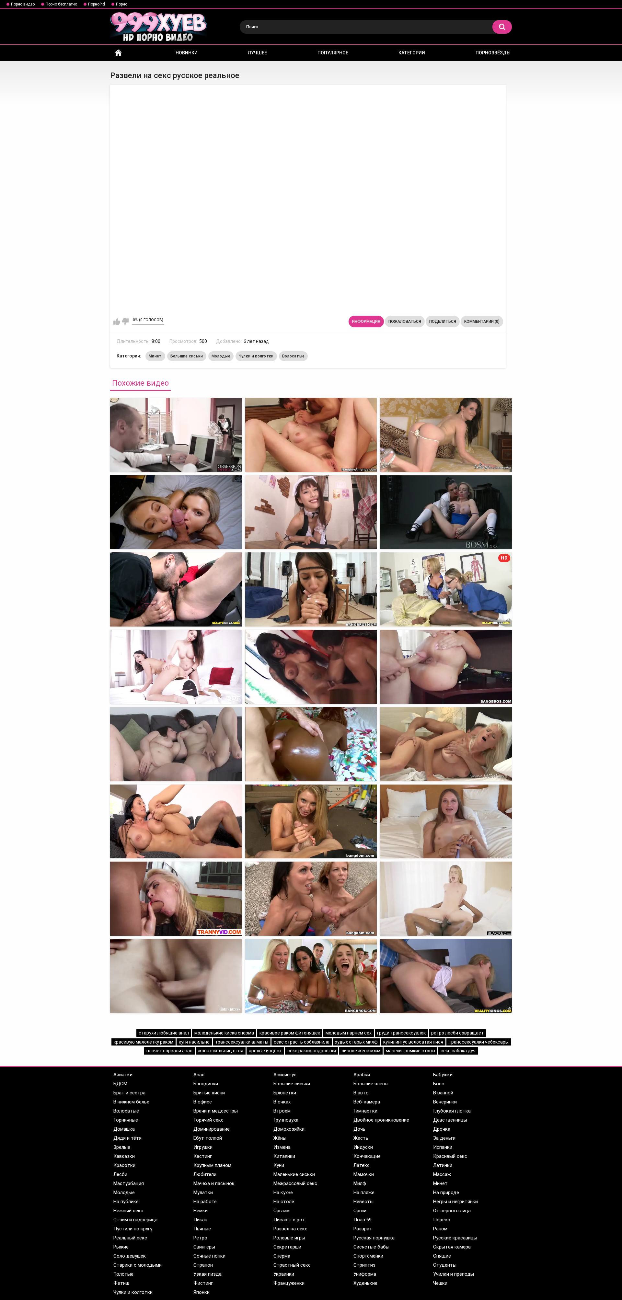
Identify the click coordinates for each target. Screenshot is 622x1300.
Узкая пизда (207, 1274)
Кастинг (202, 1156)
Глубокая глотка (452, 1111)
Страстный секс (292, 1265)
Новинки (187, 52)
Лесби (120, 1174)
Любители (204, 1174)
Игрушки (203, 1147)
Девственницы (450, 1120)
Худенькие (365, 1283)
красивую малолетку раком (143, 1042)
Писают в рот (289, 1220)
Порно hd (96, 4)
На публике (126, 1201)
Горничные (125, 1120)
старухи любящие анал (164, 1032)
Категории (411, 52)
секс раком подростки (311, 1050)
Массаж (442, 1174)
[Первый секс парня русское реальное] (176, 744)
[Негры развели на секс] (446, 899)
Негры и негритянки (455, 1201)
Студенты (444, 1265)
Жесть (360, 1138)
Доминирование (211, 1129)
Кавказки (124, 1156)
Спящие (442, 1256)
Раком (440, 1229)
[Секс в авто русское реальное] (176, 667)
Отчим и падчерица (135, 1220)
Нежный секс (128, 1211)
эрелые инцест (265, 1050)
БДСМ (120, 1084)
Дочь (359, 1129)
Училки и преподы (453, 1274)
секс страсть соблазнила (301, 1042)
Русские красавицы (455, 1238)
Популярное (332, 52)
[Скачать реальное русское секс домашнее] (311, 744)
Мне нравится (116, 321)
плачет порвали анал (169, 1050)
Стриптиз (364, 1265)
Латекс (361, 1165)
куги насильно (194, 1042)
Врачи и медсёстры (215, 1111)
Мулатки (203, 1192)
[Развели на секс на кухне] (446, 976)
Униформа (364, 1274)
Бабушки (443, 1075)
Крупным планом (212, 1165)
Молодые (221, 356)
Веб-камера (366, 1102)
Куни (278, 1165)
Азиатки (122, 1075)
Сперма (281, 1256)
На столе (283, 1201)
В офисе (202, 1102)
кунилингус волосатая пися (413, 1042)
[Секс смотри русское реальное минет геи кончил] (311, 899)
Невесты (363, 1201)
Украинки (283, 1274)
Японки (201, 1292)
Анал (198, 1075)
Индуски (363, 1147)
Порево (441, 1220)
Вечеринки (445, 1102)
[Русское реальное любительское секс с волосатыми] (176, 822)
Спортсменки (368, 1256)
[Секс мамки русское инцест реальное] (311, 822)
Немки (200, 1211)
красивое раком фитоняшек (289, 1032)
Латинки (442, 1165)
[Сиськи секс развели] (176, 976)
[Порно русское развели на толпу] (311, 512)
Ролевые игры (289, 1238)
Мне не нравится (125, 321)
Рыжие (121, 1247)
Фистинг (203, 1283)
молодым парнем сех (349, 1032)
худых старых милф (356, 1042)
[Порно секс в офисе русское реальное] (446, 667)
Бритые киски (209, 1093)
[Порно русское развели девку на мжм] (446, 512)
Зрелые (121, 1147)
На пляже (363, 1192)
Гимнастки (365, 1111)
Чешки (440, 1283)
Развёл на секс (290, 1229)
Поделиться (442, 321)
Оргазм (281, 1211)
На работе (205, 1201)
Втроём (282, 1111)
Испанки (442, 1147)
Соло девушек (129, 1256)
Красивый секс (450, 1156)
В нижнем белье (131, 1102)
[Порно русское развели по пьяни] (176, 512)
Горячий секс (208, 1120)
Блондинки (205, 1084)
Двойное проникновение (381, 1120)
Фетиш (121, 1283)
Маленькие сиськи (294, 1174)
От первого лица (452, 1211)
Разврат (362, 1229)
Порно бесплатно (61, 4)
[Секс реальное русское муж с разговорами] (311, 667)
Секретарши (287, 1247)
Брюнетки (284, 1093)
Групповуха (285, 1120)
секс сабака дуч (458, 1050)
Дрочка (441, 1129)
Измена (282, 1147)
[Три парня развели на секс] (311, 976)
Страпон (203, 1265)
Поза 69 (362, 1220)
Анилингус (284, 1075)
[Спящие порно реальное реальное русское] (446, 435)
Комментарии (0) (482, 321)
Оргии (359, 1211)
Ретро (200, 1238)
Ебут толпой (207, 1138)
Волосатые (293, 356)
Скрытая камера (452, 1247)
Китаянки (284, 1156)
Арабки (361, 1075)
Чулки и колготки (256, 356)
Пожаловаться (404, 321)
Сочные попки (209, 1256)
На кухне (283, 1192)
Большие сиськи (186, 356)
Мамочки (363, 1174)
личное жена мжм (360, 1050)
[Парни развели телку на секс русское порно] (311, 435)
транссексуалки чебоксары (479, 1042)
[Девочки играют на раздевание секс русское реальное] (176, 899)
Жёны (279, 1138)
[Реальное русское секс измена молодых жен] (446, 822)
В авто (361, 1093)
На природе (446, 1192)
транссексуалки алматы (241, 1042)
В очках (282, 1102)
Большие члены (370, 1084)
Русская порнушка (374, 1238)
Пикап (200, 1220)
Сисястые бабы (371, 1247)
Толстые (123, 1274)
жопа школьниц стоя (220, 1050)
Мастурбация (128, 1183)
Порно (121, 4)
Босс (438, 1084)
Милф (359, 1183)
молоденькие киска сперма (224, 1032)
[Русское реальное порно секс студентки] (446, 744)
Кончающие (367, 1156)
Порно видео (23, 4)
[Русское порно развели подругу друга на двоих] (311, 589)
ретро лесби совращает (457, 1032)
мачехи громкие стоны (410, 1050)
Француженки (289, 1283)
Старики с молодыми (137, 1265)
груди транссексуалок (401, 1032)
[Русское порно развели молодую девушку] (176, 589)
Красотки (124, 1165)
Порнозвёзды (493, 52)
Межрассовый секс (295, 1183)
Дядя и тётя (127, 1138)
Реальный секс (130, 1238)
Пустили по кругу (132, 1229)
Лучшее (257, 52)
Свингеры (204, 1247)
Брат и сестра (129, 1093)
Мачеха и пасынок (214, 1183)
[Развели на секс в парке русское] (176, 435)
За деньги (444, 1138)
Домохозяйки (289, 1129)
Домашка (124, 1129)
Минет (155, 356)
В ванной (443, 1093)
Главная (118, 53)
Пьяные (202, 1229)
